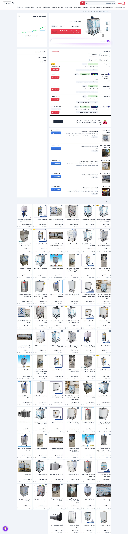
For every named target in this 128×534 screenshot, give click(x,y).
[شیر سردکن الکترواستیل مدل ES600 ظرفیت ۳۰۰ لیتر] (24, 211)
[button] (7, 3)
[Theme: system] (13, 3)
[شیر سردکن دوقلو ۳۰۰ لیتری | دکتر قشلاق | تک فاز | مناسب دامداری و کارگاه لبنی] (103, 286)
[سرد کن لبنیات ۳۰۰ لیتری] (72, 235)
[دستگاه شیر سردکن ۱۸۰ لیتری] (72, 286)
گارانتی (96, 79)
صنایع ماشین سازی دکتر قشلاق (104, 76)
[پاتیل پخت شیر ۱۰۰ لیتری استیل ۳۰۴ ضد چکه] (103, 260)
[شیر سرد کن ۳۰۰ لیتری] (56, 260)
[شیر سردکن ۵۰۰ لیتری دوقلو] (40, 260)
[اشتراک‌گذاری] (57, 26)
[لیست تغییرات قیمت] (19, 16)
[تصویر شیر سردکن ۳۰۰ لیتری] (107, 23)
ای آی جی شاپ (104, 106)
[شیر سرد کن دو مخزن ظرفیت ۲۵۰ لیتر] (56, 490)
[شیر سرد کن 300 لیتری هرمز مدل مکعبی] (24, 440)
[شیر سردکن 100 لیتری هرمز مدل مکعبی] (56, 286)
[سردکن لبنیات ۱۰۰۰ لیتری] (88, 312)
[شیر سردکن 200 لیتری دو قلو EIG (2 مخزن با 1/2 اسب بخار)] (40, 413)
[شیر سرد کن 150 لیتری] (40, 235)
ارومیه (108, 109)
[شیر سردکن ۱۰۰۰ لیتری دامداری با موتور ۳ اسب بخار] (88, 286)
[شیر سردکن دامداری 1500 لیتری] (103, 312)
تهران (109, 81)
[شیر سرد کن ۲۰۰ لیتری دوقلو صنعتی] (40, 490)
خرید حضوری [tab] (92, 60)
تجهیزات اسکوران (105, 160)
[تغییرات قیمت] (64, 26)
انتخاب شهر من (58, 121)
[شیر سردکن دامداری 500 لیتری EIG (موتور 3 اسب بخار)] (103, 235)
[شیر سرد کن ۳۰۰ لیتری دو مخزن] (72, 211)
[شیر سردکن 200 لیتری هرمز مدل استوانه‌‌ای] (24, 286)
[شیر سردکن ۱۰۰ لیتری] (40, 211)
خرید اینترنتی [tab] (103, 60)
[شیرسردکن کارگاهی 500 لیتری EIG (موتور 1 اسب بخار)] (103, 211)
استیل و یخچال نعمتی (106, 131)
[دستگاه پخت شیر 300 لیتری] (56, 466)
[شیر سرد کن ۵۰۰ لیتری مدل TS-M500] (88, 235)
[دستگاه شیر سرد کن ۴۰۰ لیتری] (72, 517)
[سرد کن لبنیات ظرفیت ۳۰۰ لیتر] (24, 413)
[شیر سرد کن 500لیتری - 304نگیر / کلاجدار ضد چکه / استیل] (72, 490)
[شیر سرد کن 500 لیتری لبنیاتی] (88, 517)
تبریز (109, 66)
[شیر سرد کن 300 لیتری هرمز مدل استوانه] (88, 466)
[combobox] (100, 3)
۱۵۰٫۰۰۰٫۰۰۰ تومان (55, 66)
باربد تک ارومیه (106, 186)
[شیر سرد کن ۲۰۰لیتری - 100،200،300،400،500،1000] (40, 440)
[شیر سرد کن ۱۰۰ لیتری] (88, 490)
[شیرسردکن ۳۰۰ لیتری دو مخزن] (24, 260)
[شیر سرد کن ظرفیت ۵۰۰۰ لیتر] (56, 517)
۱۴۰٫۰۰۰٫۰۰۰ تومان (55, 74)
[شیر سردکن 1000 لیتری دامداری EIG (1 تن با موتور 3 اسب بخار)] (40, 286)
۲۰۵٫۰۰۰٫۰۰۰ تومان (56, 106)
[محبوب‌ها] (61, 26)
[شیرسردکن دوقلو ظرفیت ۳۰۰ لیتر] (103, 490)
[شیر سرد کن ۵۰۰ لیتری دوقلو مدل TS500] (24, 490)
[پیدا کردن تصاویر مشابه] (103, 35)
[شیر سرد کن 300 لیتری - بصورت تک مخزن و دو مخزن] (56, 235)
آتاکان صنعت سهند (105, 173)
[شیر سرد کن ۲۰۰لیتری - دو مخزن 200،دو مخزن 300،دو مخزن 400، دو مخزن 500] (72, 260)
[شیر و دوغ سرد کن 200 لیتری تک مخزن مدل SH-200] (24, 235)
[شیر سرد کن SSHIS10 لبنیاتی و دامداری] (56, 211)
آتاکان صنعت (106, 64)
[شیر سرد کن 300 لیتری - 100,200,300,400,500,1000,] (56, 440)
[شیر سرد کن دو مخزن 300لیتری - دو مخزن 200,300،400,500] (72, 440)
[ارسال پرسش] (108, 41)
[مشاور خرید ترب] (5, 528)
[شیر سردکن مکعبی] (24, 466)
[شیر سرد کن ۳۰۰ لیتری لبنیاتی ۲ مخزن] (103, 466)
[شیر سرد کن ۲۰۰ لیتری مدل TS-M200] (88, 211)
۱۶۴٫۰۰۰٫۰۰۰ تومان (55, 96)
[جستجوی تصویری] (86, 3)
